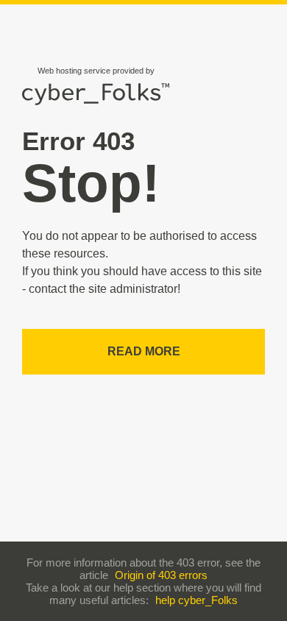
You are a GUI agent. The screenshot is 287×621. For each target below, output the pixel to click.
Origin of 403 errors (161, 575)
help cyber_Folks (196, 600)
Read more (143, 351)
